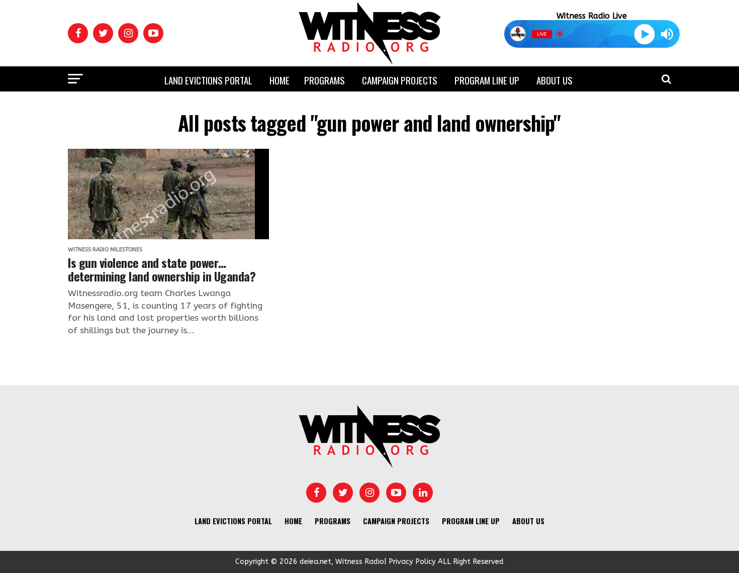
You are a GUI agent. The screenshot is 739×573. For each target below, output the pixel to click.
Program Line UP (486, 80)
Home (279, 80)
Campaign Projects (399, 80)
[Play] (644, 34)
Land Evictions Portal (208, 80)
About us (554, 80)
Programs (324, 80)
